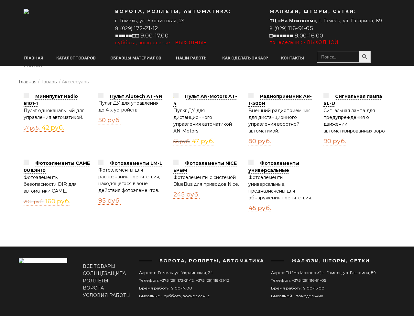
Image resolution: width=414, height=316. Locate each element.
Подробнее (34, 126)
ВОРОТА (93, 288)
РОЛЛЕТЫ (95, 281)
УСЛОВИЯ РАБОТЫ (107, 295)
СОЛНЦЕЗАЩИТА (104, 273)
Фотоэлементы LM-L (136, 163)
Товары (49, 82)
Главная (28, 82)
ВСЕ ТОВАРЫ (99, 266)
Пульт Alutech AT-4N (136, 96)
